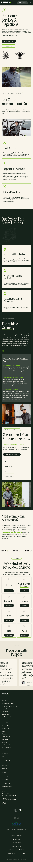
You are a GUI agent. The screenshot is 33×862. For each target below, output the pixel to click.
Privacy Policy (16, 839)
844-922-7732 (6, 783)
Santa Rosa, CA (6, 737)
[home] (6, 3)
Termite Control (6, 714)
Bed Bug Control (6, 717)
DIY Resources (6, 760)
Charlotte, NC (5, 726)
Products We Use (16, 846)
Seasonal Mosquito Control (9, 706)
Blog (3, 756)
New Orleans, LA (6, 747)
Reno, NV (4, 742)
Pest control (5, 712)
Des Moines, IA (6, 745)
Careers (4, 772)
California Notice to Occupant (16, 853)
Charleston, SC (6, 728)
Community (5, 776)
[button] (30, 3)
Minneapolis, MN (6, 734)
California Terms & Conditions (16, 850)
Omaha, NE (5, 739)
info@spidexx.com (7, 786)
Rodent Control (6, 709)
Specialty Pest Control (8, 703)
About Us (4, 769)
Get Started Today (11, 454)
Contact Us (5, 779)
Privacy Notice (16, 842)
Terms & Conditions (16, 835)
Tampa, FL (5, 731)
